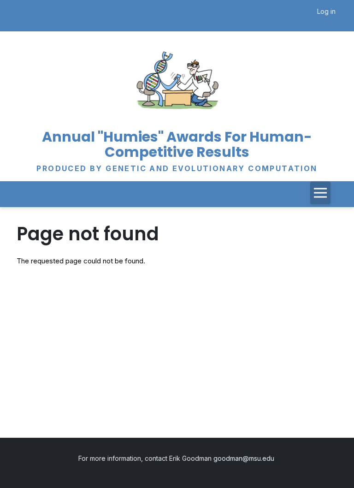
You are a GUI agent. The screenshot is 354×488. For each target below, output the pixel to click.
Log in (326, 11)
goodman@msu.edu (244, 458)
